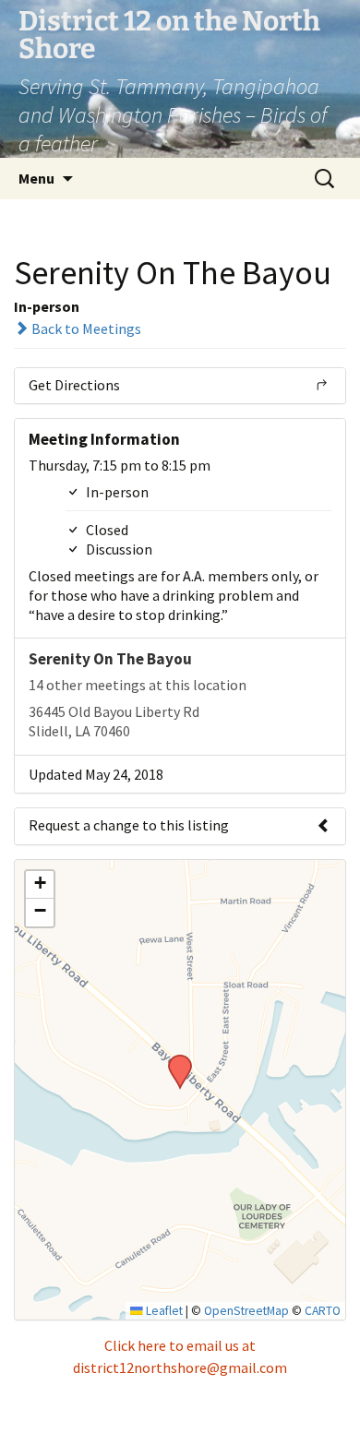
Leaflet (163, 1311)
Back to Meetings (85, 328)
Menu (36, 178)
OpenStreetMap (246, 1311)
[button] (173, 1060)
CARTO (323, 1311)
